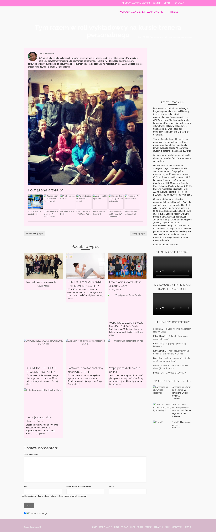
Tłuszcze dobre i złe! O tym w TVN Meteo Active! (115, 214)
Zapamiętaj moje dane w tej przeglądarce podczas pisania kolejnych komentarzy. (56, 496)
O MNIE (175, 422)
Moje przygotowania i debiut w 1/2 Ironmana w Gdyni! (171, 352)
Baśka (156, 365)
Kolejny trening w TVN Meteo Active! (83, 212)
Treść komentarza (31, 454)
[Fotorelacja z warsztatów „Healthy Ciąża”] (127, 266)
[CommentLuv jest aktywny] (36, 512)
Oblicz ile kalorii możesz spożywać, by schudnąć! (180, 407)
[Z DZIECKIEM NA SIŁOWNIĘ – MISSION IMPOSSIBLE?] (85, 266)
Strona (111, 486)
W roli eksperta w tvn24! (67, 212)
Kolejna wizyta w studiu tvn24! (34, 212)
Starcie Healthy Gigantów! (99, 212)
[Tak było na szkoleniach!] (43, 266)
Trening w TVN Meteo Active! (131, 212)
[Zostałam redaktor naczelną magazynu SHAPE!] (85, 352)
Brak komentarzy (48, 53)
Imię (26, 486)
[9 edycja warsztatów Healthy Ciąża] (43, 401)
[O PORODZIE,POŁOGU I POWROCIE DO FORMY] (43, 352)
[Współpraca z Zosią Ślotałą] (127, 306)
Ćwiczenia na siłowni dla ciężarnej (181, 388)
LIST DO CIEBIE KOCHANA (173, 372)
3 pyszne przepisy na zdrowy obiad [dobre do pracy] (170, 367)
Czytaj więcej (43, 285)
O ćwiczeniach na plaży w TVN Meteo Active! (51, 214)
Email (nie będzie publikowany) (79, 486)
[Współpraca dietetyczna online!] (127, 352)
